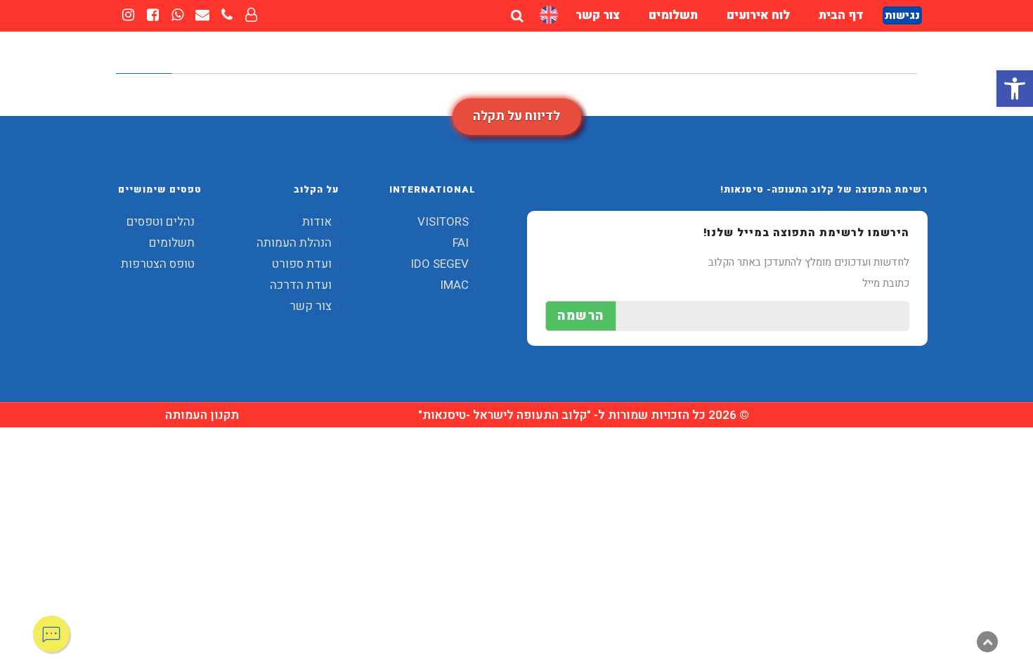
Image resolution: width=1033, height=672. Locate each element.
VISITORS (443, 222)
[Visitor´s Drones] (548, 15)
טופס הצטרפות (158, 264)
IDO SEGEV (439, 264)
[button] (1014, 88)
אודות (317, 222)
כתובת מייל (885, 283)
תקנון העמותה (202, 415)
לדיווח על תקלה (516, 116)
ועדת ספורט (302, 264)
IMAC (454, 285)
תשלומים (172, 243)
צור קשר (311, 306)
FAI (461, 243)
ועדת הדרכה (301, 285)
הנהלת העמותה (294, 243)
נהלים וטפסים (160, 222)
